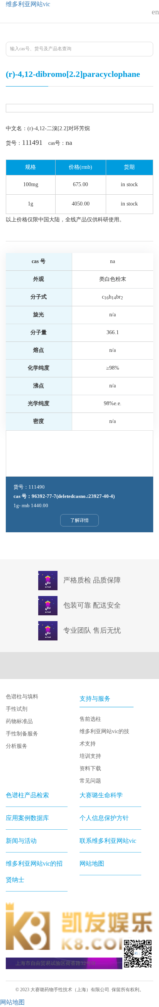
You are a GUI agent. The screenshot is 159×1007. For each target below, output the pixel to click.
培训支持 (90, 756)
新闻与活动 (21, 840)
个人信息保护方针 (104, 818)
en (155, 11)
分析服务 (16, 746)
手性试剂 (16, 709)
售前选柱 (90, 719)
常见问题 (90, 781)
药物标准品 (19, 721)
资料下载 (90, 768)
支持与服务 (95, 698)
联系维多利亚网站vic (108, 840)
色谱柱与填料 (22, 697)
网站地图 (92, 863)
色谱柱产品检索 (27, 795)
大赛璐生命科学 (101, 795)
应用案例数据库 (27, 818)
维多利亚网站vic (28, 4)
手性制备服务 (22, 734)
